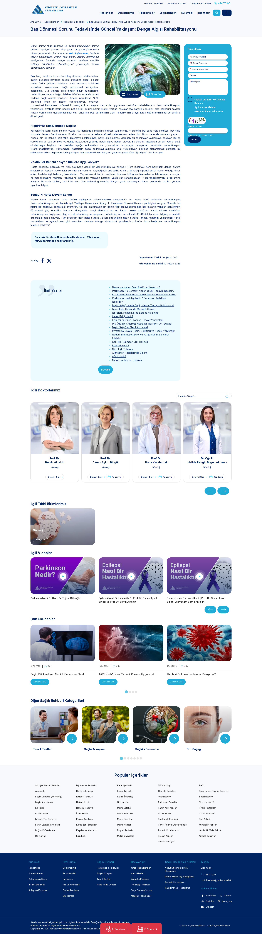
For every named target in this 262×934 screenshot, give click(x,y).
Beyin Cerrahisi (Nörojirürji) (48, 796)
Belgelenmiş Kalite (38, 879)
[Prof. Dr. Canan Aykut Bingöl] (106, 428)
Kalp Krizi (81, 836)
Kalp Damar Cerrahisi (86, 830)
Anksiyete (40, 791)
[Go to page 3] (133, 692)
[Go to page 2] (130, 692)
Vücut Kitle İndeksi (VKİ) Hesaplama (177, 869)
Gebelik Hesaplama (175, 882)
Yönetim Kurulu (36, 873)
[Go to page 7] (141, 758)
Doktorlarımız (69, 867)
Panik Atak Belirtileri (168, 819)
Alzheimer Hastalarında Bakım (129, 352)
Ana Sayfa (35, 21)
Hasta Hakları (137, 873)
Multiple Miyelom (125, 836)
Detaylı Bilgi (54, 477)
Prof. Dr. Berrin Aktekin (54, 460)
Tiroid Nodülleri (207, 813)
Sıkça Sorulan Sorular (141, 890)
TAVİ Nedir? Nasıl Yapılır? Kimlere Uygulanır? (126, 674)
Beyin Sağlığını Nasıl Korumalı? (130, 327)
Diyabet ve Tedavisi (86, 785)
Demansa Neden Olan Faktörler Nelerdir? (136, 287)
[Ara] (216, 13)
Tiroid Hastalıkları (207, 808)
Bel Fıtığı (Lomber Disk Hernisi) (130, 341)
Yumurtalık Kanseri (208, 824)
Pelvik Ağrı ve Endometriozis (172, 824)
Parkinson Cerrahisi (167, 802)
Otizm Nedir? (164, 796)
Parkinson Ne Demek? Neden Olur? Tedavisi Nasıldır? (143, 290)
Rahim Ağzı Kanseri (167, 808)
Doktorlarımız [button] (126, 12)
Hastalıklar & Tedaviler (74, 21)
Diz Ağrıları (40, 836)
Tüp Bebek (204, 819)
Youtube (210, 901)
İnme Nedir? (82, 813)
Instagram (227, 901)
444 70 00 (224, 3)
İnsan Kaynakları (37, 884)
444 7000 (211, 874)
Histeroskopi (82, 802)
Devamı (105, 369)
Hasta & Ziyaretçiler (153, 3)
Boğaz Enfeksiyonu (45, 830)
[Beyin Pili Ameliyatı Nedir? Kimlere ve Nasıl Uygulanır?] (62, 659)
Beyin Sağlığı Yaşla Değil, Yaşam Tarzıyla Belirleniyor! (143, 305)
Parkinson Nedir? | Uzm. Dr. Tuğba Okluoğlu (55, 598)
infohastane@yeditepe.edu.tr (210, 880)
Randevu (132, 94)
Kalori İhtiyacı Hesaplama (177, 888)
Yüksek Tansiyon (207, 836)
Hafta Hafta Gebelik (106, 884)
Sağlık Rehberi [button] (168, 12)
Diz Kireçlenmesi (84, 791)
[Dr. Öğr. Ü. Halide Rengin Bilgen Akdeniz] (207, 428)
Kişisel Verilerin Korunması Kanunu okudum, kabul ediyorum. (209, 105)
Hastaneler (68, 879)
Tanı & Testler (104, 879)
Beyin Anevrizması (44, 802)
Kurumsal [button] (187, 12)
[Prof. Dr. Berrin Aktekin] (55, 428)
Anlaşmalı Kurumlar (177, 3)
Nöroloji (55, 467)
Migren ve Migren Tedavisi (127, 360)
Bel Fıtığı (39, 808)
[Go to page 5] (134, 758)
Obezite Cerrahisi (167, 791)
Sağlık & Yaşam (104, 873)
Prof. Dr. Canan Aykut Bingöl (105, 460)
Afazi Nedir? (119, 356)
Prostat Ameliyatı (84, 819)
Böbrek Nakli (41, 813)
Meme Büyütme (125, 813)
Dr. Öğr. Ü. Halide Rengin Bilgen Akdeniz (207, 460)
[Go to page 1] (126, 691)
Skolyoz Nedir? (206, 802)
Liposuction (123, 802)
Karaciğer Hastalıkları (86, 824)
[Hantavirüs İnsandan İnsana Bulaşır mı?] (199, 659)
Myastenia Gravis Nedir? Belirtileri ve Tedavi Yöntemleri (143, 330)
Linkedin (210, 906)
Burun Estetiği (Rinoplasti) (48, 824)
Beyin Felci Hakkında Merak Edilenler (133, 309)
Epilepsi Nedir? (120, 345)
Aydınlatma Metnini (205, 107)
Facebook (211, 895)
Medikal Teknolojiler (141, 896)
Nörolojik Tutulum (122, 349)
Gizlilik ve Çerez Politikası (192, 925)
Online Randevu (71, 890)
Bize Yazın (206, 867)
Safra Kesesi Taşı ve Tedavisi (213, 791)
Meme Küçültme (125, 819)
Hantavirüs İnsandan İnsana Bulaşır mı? (191, 674)
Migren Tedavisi (125, 830)
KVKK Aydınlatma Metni (218, 925)
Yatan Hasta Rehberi (141, 867)
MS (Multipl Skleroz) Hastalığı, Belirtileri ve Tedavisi (141, 323)
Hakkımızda (34, 867)
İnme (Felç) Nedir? (122, 316)
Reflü (201, 785)
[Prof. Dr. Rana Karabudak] (156, 428)
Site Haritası (68, 896)
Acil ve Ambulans (71, 884)
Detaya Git (40, 539)
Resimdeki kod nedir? (195, 126)
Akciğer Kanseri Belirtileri (47, 785)
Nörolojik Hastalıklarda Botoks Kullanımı (135, 312)
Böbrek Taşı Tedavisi (46, 819)
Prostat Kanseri (165, 836)
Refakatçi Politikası (140, 884)
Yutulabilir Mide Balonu (210, 830)
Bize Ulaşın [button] (203, 12)
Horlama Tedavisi (85, 808)
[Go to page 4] (136, 692)
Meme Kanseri (124, 824)
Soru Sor (156, 94)
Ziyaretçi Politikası (140, 879)
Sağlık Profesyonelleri (201, 3)
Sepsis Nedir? (206, 796)
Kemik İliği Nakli (125, 791)
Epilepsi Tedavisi (84, 796)
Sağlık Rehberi (52, 21)
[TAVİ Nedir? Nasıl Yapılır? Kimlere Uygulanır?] (131, 659)
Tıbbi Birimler (69, 873)
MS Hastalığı (164, 785)
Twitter (227, 895)
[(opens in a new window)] (41, 260)
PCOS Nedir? (164, 813)
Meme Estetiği (124, 808)
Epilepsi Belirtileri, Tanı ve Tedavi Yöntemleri (137, 319)
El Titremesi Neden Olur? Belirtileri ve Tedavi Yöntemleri (144, 294)
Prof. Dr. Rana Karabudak (156, 460)
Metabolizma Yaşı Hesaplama (179, 876)
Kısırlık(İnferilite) (125, 796)
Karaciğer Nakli (124, 785)
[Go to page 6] (138, 758)
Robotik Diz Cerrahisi (168, 830)
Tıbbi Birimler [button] (147, 12)
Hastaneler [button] (106, 12)
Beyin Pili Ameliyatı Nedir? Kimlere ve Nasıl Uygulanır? (57, 674)
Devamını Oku (40, 682)
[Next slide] (223, 491)
